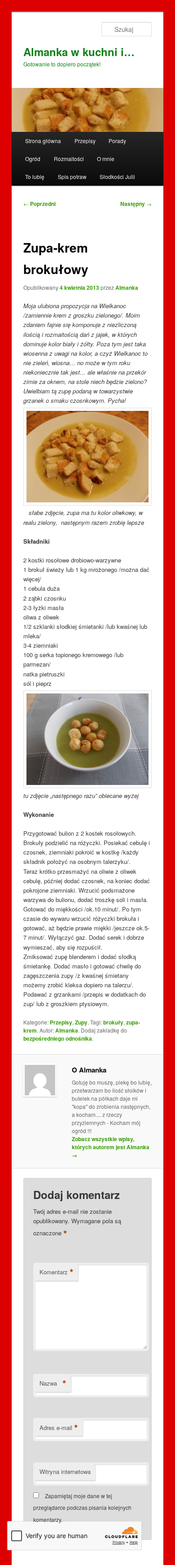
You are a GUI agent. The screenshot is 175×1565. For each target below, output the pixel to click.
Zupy (81, 1022)
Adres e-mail (58, 1428)
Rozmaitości (69, 158)
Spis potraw (72, 176)
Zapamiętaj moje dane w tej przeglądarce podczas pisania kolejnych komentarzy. (82, 1507)
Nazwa (52, 1383)
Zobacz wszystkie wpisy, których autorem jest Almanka (110, 1147)
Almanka (126, 287)
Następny (136, 204)
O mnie (105, 158)
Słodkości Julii (117, 176)
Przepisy (85, 140)
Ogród (32, 158)
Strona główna (43, 140)
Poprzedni (39, 204)
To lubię (34, 176)
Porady (117, 140)
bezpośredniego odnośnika (57, 1038)
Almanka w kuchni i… (79, 51)
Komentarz (56, 1272)
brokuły (113, 1022)
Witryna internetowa (65, 1471)
